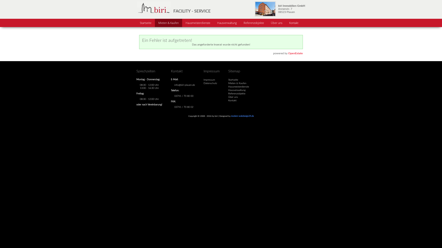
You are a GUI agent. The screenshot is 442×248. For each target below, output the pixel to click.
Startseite (145, 23)
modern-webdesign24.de (242, 116)
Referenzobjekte (254, 23)
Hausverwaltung (227, 23)
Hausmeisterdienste (198, 23)
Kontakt (293, 23)
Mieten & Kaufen (168, 23)
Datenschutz (210, 83)
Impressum (209, 80)
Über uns (276, 23)
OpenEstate (295, 53)
